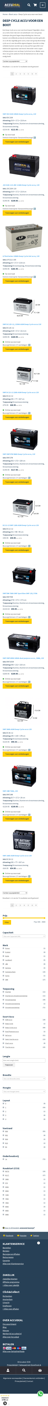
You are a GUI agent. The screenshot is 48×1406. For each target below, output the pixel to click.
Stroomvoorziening (12, 1007)
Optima (8, 968)
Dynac (7, 948)
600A (7, 1187)
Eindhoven (7, 1306)
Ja (6, 1159)
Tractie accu (9, 1047)
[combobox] (24, 936)
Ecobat (7, 952)
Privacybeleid (12, 1365)
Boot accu (13, 14)
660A (7, 1191)
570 (6, 1183)
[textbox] (24, 936)
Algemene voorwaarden (12, 1378)
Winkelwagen (35, 1368)
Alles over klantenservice (13, 1264)
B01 (6, 1135)
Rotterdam (7, 1296)
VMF (6, 980)
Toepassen (9, 1065)
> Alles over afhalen (11, 1309)
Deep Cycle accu (11, 1028)
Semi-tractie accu (11, 1039)
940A (7, 1214)
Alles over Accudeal (11, 1337)
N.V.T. (7, 1175)
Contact (30, 1381)
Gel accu (8, 1035)
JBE (6, 964)
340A (7, 1179)
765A (7, 1203)
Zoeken (24, 1370)
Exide (7, 956)
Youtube (23, 1235)
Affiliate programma (11, 1282)
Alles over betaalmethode (13, 1351)
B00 (6, 1131)
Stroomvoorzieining (12, 1004)
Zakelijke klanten (10, 1279)
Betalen (6, 1251)
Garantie (6, 1260)
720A (7, 1195)
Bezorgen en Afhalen (11, 1254)
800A (7, 1207)
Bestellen (7, 1248)
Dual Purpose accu (12, 1031)
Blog (5, 1327)
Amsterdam (7, 1299)
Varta (7, 976)
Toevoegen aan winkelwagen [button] (17, 142)
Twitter (36, 1235)
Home (5, 14)
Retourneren (8, 1257)
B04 (6, 1139)
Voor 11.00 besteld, (20, 1228)
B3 (6, 1147)
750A (7, 1199)
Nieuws (6, 1330)
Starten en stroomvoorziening (16, 996)
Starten (8, 992)
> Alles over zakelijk (11, 1285)
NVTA (7, 1171)
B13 (6, 1143)
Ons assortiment (9, 1324)
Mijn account (8, 1370)
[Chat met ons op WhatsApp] (40, 1393)
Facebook (9, 1235)
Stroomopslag (10, 1000)
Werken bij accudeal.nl (12, 1334)
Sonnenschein (10, 972)
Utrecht (6, 1302)
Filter (7, 922)
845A (7, 1211)
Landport (8, 960)
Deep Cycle (9, 1024)
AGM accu (8, 1020)
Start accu (9, 1043)
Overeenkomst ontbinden (33, 1378)
